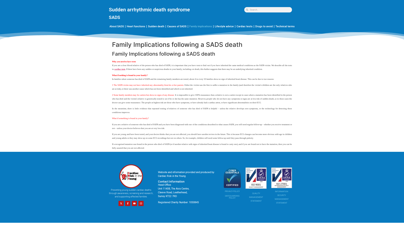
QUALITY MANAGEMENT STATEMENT (256, 197)
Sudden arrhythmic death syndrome (149, 10)
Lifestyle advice (224, 26)
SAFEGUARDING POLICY (232, 197)
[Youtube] (134, 203)
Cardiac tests (244, 26)
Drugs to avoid (264, 26)
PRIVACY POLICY (232, 191)
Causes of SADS (177, 26)
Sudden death (156, 26)
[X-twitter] (121, 203)
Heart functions (136, 26)
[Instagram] (141, 203)
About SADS (117, 26)
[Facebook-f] (127, 203)
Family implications (200, 26)
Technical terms (285, 26)
